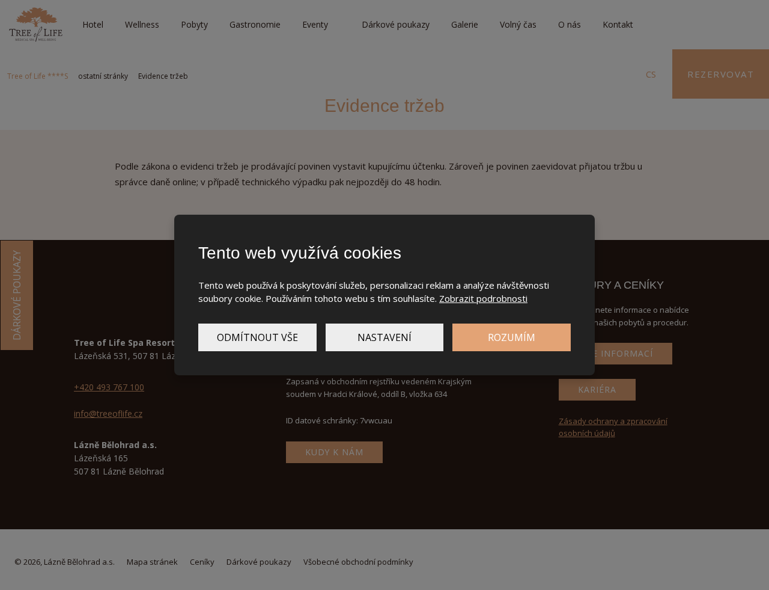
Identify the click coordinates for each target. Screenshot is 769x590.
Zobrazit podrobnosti (483, 298)
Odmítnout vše (257, 337)
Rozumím (511, 337)
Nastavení (384, 337)
